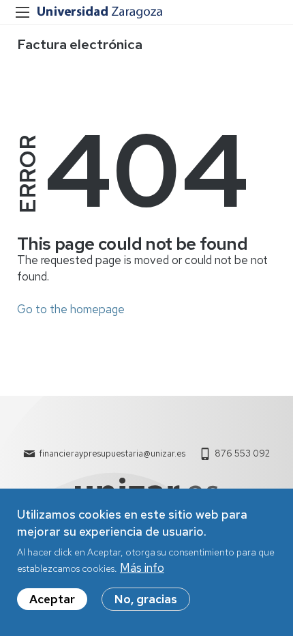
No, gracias (145, 599)
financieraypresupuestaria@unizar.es (112, 453)
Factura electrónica (79, 44)
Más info (142, 567)
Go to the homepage (71, 309)
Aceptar (52, 599)
